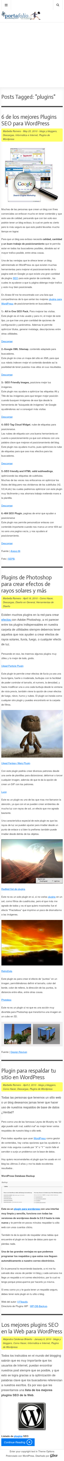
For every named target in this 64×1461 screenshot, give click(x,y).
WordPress (40, 1138)
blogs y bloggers (48, 131)
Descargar (6, 341)
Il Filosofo (22, 1301)
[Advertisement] (32, 45)
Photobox (6, 999)
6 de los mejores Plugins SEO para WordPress (29, 120)
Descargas (8, 135)
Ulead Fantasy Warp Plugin (15, 763)
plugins (52, 896)
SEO (15, 278)
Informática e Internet (26, 135)
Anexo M (15, 551)
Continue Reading (14, 1442)
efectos (6, 619)
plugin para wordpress (27, 1209)
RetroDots (6, 971)
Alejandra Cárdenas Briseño (17, 1339)
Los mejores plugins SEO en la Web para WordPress (31, 1328)
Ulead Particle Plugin (12, 665)
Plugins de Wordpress (41, 1088)
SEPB (11, 558)
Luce (4, 792)
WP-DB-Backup (38, 1306)
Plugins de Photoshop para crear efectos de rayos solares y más (26, 584)
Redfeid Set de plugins (13, 889)
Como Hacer (46, 598)
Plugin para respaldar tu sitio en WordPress (28, 1074)
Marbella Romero (12, 131)
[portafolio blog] (21, 18)
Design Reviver (19, 1052)
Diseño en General (25, 602)
